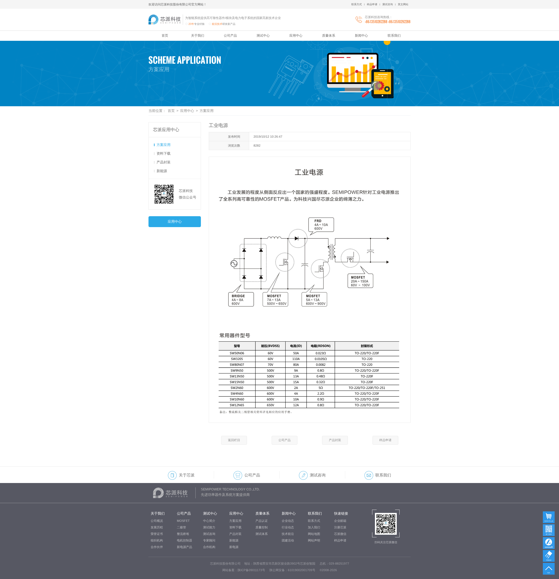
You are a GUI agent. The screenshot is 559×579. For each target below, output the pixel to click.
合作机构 (209, 547)
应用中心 (295, 35)
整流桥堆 (183, 534)
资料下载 (164, 153)
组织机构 (157, 540)
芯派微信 (340, 534)
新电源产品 (184, 547)
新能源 (162, 171)
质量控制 (261, 527)
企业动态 (288, 520)
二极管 (181, 527)
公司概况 (157, 520)
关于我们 (197, 35)
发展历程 (157, 527)
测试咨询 (387, 4)
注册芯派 (340, 527)
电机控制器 (184, 540)
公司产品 (230, 35)
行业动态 (288, 527)
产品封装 (164, 162)
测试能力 (209, 527)
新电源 (233, 547)
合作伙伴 (157, 547)
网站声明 (314, 540)
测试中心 (263, 35)
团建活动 (288, 540)
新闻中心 (361, 35)
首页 (165, 35)
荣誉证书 (157, 534)
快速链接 (341, 513)
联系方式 (356, 4)
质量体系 (328, 35)
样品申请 (372, 4)
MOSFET (183, 520)
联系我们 (394, 35)
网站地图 (314, 534)
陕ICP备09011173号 (251, 570)
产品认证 (261, 520)
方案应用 (207, 111)
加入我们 (314, 527)
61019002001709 (300, 570)
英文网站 (403, 4)
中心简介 (209, 520)
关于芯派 (187, 475)
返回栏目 (234, 440)
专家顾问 (209, 540)
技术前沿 (288, 534)
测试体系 (261, 534)
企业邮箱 (340, 520)
